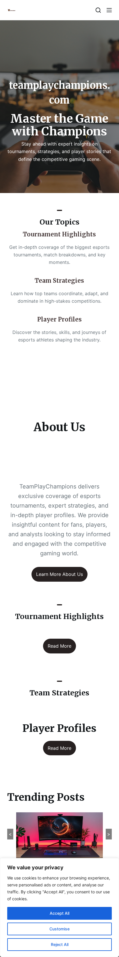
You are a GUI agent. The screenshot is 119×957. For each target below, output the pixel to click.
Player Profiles (59, 319)
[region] (59, 907)
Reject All (59, 944)
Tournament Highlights (59, 234)
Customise (59, 928)
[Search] (98, 10)
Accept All (59, 913)
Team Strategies (59, 280)
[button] (59, 379)
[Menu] (109, 10)
